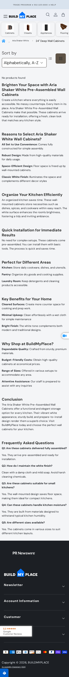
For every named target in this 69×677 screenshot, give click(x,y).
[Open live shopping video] (65, 336)
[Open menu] (5, 16)
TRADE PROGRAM (22, 5)
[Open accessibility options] (4, 673)
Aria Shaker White (20, 40)
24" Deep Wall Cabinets (50, 41)
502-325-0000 (41, 5)
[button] (63, 15)
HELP (53, 5)
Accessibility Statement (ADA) (14, 667)
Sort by (9, 53)
